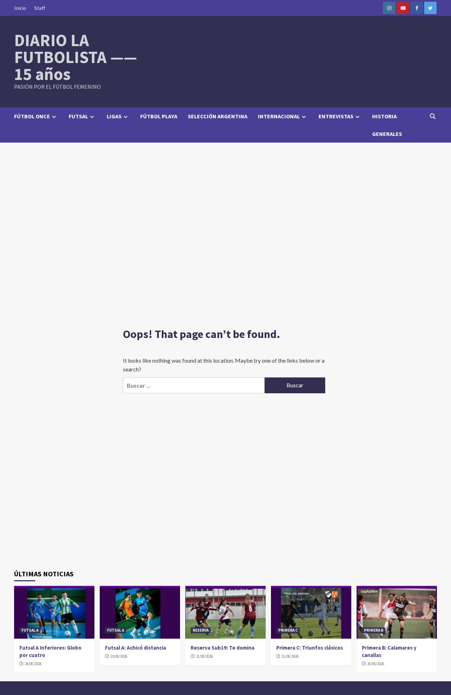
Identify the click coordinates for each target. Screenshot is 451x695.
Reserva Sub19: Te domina (222, 647)
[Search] (432, 116)
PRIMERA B (373, 630)
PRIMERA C (288, 630)
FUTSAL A (29, 630)
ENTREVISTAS (336, 116)
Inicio (20, 8)
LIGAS (114, 116)
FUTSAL (78, 116)
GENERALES (387, 133)
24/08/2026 (33, 663)
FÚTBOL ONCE (32, 116)
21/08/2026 (204, 656)
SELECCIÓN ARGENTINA (217, 116)
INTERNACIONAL (279, 116)
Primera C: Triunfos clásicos (309, 647)
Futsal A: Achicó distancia (135, 647)
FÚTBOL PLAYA (158, 116)
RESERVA (201, 630)
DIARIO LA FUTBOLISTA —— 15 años (75, 57)
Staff (39, 8)
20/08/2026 (375, 663)
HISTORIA (384, 116)
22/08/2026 (118, 656)
